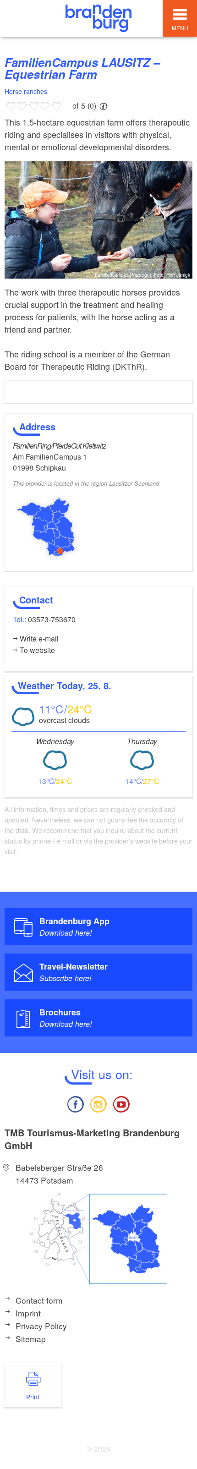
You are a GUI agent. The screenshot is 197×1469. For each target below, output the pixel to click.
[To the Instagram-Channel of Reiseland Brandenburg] (98, 1103)
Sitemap (31, 1338)
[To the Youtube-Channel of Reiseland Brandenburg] (121, 1103)
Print (32, 1396)
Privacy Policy (41, 1326)
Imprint (28, 1313)
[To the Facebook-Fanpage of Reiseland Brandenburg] (75, 1103)
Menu (180, 28)
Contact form (39, 1300)
